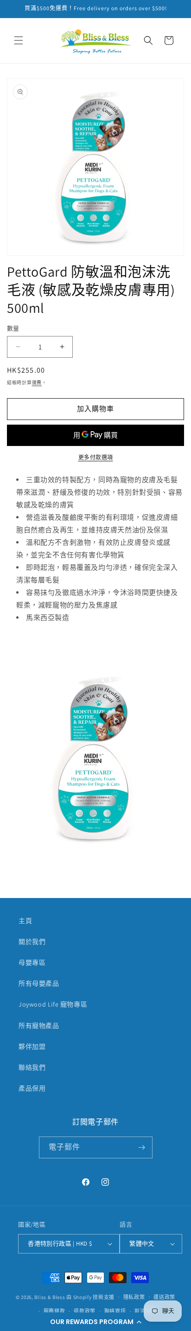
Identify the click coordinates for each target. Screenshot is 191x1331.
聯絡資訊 (115, 1311)
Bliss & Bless (49, 1296)
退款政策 (85, 1311)
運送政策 (164, 1297)
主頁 (25, 921)
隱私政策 (134, 1297)
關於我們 (32, 941)
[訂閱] (142, 1147)
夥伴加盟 (32, 1046)
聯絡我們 (32, 1067)
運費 (37, 383)
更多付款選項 (95, 457)
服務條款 (54, 1311)
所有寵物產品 (39, 1025)
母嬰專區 (32, 962)
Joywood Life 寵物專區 (53, 1004)
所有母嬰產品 (39, 983)
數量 (13, 328)
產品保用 (32, 1088)
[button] (95, 1321)
